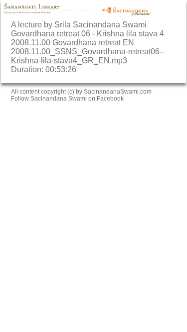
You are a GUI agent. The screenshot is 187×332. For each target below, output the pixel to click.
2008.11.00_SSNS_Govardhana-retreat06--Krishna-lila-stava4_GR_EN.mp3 (88, 56)
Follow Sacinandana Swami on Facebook (67, 98)
